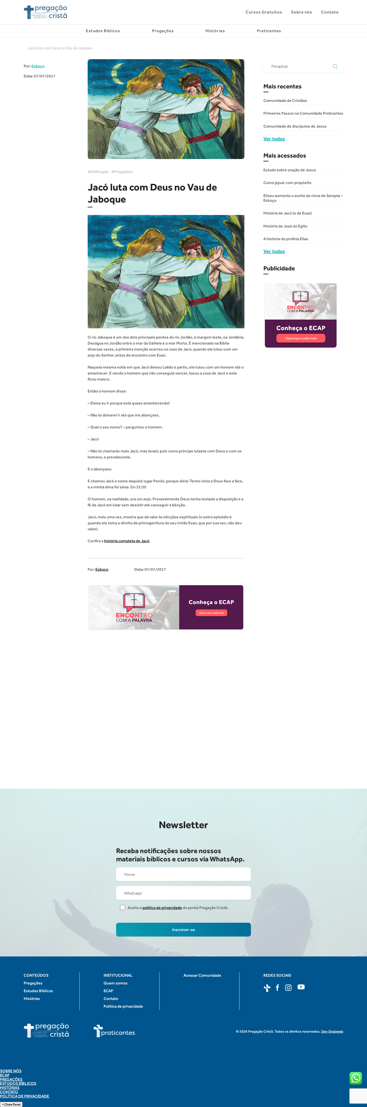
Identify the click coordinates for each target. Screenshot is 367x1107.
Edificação (100, 171)
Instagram (289, 988)
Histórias (215, 30)
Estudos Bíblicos (103, 30)
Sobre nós (301, 11)
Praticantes (269, 30)
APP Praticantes (267, 988)
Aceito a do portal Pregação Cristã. (178, 907)
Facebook (278, 988)
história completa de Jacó (126, 541)
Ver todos (274, 139)
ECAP (108, 990)
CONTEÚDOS (36, 975)
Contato (330, 11)
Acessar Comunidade (202, 975)
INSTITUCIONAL (118, 975)
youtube (301, 988)
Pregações (163, 30)
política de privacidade (162, 907)
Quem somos (116, 983)
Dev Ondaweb (332, 1031)
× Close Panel (11, 1104)
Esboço (37, 66)
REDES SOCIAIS (277, 975)
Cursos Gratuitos (264, 11)
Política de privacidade (123, 1006)
